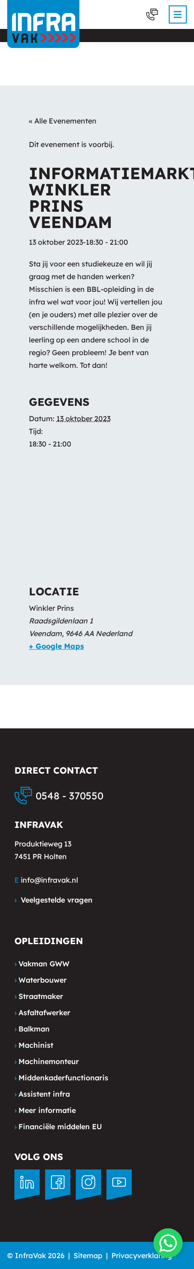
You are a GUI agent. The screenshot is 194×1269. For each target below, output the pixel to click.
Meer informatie (45, 1110)
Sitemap (88, 1255)
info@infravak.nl (49, 879)
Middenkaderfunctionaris (61, 1077)
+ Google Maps (56, 646)
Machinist (33, 1045)
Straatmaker (38, 996)
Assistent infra (42, 1093)
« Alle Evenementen (63, 120)
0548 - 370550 (69, 795)
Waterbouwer (40, 979)
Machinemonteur (46, 1061)
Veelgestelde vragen (53, 899)
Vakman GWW (41, 963)
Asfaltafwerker (42, 1012)
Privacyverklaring (141, 1255)
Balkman (32, 1028)
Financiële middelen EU (58, 1126)
